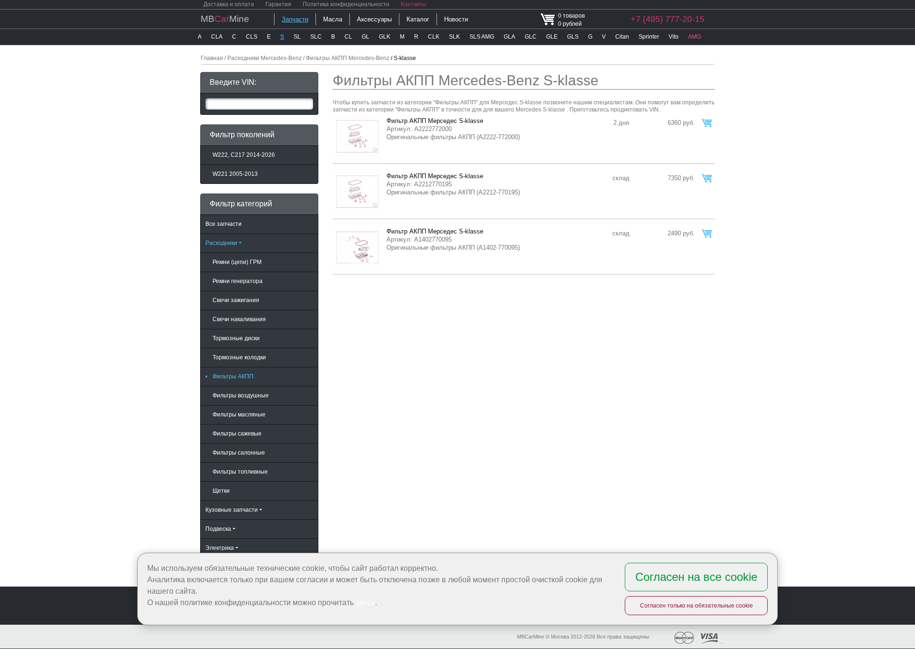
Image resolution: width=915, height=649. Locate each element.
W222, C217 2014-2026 (244, 155)
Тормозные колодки (239, 357)
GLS (573, 36)
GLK (384, 36)
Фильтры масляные (239, 414)
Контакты (414, 4)
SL (297, 36)
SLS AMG (481, 36)
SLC (316, 36)
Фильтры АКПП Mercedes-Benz (347, 58)
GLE (552, 36)
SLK (454, 36)
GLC (531, 36)
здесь (365, 602)
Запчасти (295, 19)
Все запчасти (223, 224)
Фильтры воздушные (241, 395)
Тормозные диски (236, 338)
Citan (622, 36)
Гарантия (278, 4)
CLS (251, 36)
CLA (217, 36)
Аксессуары (374, 19)
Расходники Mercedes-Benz (264, 58)
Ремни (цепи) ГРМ (237, 262)
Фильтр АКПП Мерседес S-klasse (434, 120)
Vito (674, 36)
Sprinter (649, 36)
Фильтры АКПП (229, 376)
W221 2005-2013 (235, 174)
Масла (332, 19)
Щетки (221, 490)
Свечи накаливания (239, 319)
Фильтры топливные (240, 471)
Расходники (221, 243)
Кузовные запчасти (231, 510)
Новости (456, 19)
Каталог (418, 19)
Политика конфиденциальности (346, 4)
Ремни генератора (238, 281)
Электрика (219, 548)
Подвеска (218, 529)
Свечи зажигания (236, 300)
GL (365, 36)
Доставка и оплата (228, 4)
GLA (509, 36)
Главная (212, 58)
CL (348, 36)
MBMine (225, 19)
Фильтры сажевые (237, 433)
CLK (433, 36)
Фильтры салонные (239, 452)
